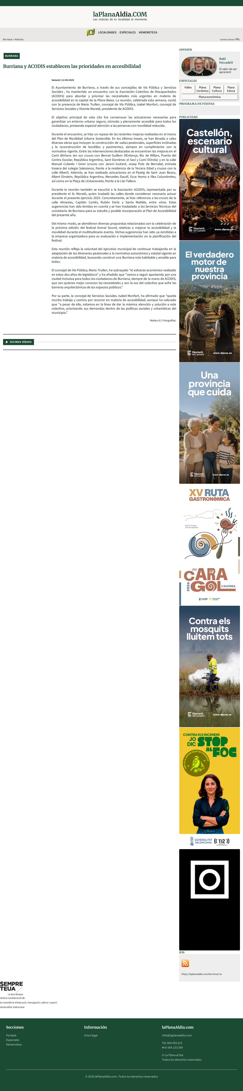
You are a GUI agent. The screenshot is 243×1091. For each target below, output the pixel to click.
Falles (188, 87)
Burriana (7, 39)
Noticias (19, 39)
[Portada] (90, 32)
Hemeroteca (148, 32)
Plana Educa (231, 89)
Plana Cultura (217, 89)
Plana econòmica (210, 97)
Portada (11, 1035)
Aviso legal (91, 1035)
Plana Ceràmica (202, 89)
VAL (237, 39)
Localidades (107, 32)
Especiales (128, 32)
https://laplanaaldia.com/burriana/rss (201, 974)
